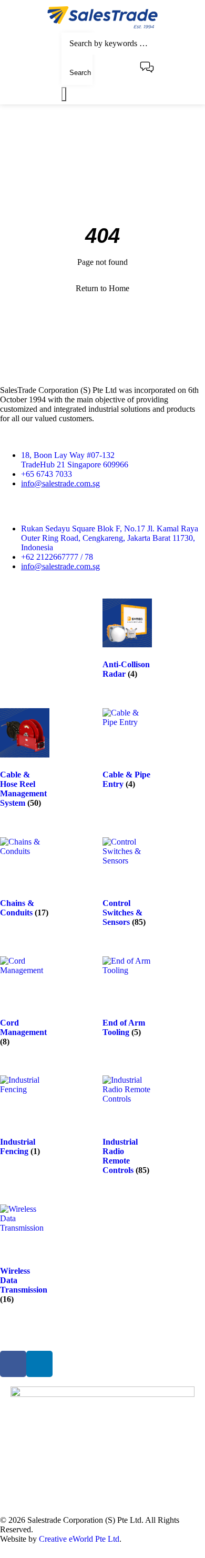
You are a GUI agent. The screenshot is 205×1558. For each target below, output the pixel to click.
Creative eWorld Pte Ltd (79, 1538)
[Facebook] (13, 1364)
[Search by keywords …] (122, 43)
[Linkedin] (39, 1364)
